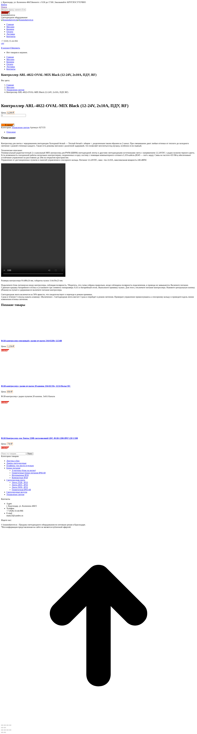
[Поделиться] (5, 725)
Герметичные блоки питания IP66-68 (29, 473)
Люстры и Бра (12, 461)
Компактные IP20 (20, 477)
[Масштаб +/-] (10, 725)
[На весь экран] (7, 725)
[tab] (101, 132)
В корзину (5, 48)
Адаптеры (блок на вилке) (24, 470)
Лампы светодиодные (16, 463)
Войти (4, 4)
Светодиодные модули (16, 492)
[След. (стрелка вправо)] (5, 727)
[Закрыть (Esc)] (2, 725)
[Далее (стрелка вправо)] (5, 732)
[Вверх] (98, 722)
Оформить (15, 48)
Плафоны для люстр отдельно (20, 465)
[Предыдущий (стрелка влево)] (2, 732)
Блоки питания (13, 468)
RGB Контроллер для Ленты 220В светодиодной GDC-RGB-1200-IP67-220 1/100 (39, 438)
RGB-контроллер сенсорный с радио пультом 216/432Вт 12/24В (31, 341)
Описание (11, 132)
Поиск (29, 454)
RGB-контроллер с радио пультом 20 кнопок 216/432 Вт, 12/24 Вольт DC (36, 386)
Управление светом (20, 127)
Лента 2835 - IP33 (20, 485)
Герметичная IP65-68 (21, 490)
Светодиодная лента (15, 480)
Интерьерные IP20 (20, 475)
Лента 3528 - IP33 (20, 482)
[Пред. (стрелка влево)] (2, 727)
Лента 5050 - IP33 (20, 487)
